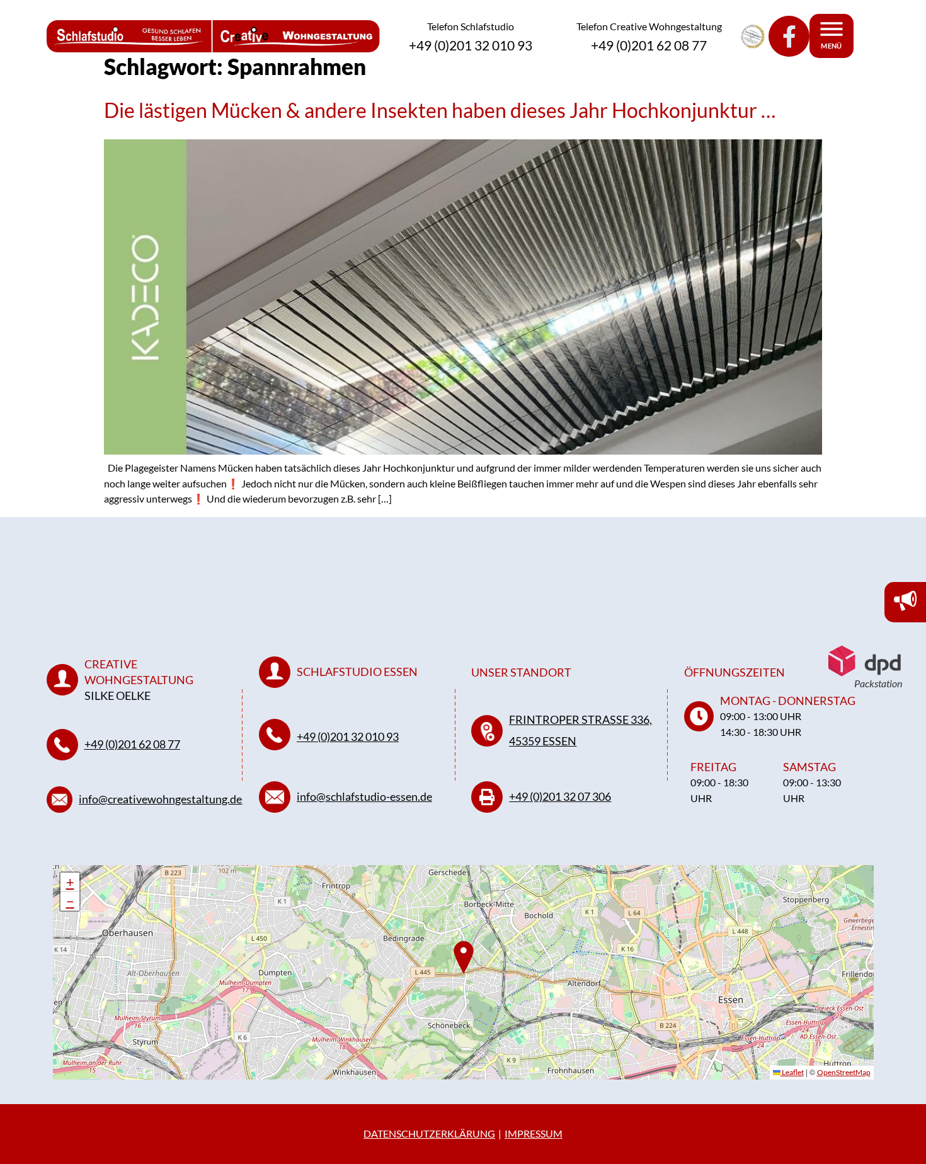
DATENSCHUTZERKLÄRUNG (429, 1133)
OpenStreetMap (844, 1072)
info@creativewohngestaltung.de (160, 799)
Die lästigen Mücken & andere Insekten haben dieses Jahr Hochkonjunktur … (439, 110)
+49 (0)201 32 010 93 (348, 736)
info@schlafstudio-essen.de (364, 796)
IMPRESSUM (534, 1133)
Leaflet (792, 1072)
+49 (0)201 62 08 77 (132, 744)
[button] (69, 882)
